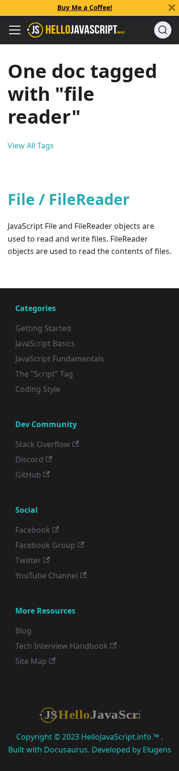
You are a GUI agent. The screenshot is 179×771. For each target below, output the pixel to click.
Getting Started (43, 328)
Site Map (31, 661)
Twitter (28, 560)
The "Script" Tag (44, 374)
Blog (23, 630)
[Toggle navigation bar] (15, 30)
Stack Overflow (42, 444)
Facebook (32, 530)
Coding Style (37, 389)
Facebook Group (45, 545)
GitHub (28, 474)
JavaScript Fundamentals (59, 358)
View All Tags (31, 145)
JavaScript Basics (45, 343)
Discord (29, 459)
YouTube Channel (46, 575)
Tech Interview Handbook (61, 646)
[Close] (172, 7)
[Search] (162, 30)
